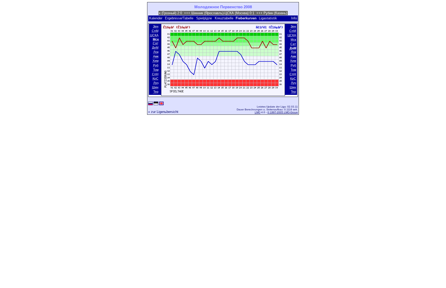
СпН (155, 74)
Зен (155, 26)
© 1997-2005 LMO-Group (282, 112)
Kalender (155, 18)
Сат (155, 43)
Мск (293, 40)
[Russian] (150, 103)
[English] (161, 103)
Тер (155, 92)
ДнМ (155, 48)
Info (294, 18)
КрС (155, 78)
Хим (155, 61)
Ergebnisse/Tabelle (179, 18)
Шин (155, 87)
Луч (155, 83)
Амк (155, 57)
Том (155, 70)
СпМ (155, 31)
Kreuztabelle (224, 18)
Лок (155, 52)
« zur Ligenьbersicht (163, 112)
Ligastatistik (268, 18)
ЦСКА (154, 35)
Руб (155, 65)
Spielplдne (204, 18)
